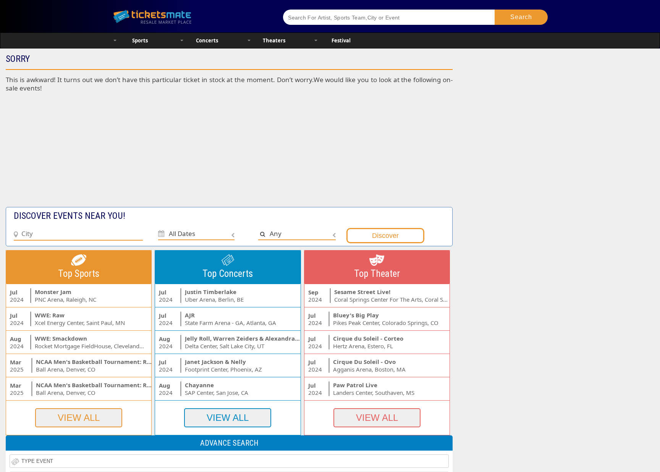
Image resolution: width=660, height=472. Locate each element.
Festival (341, 40)
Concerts (207, 40)
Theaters (274, 40)
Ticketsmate (188, 16)
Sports (140, 40)
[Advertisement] (186, 153)
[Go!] (521, 17)
